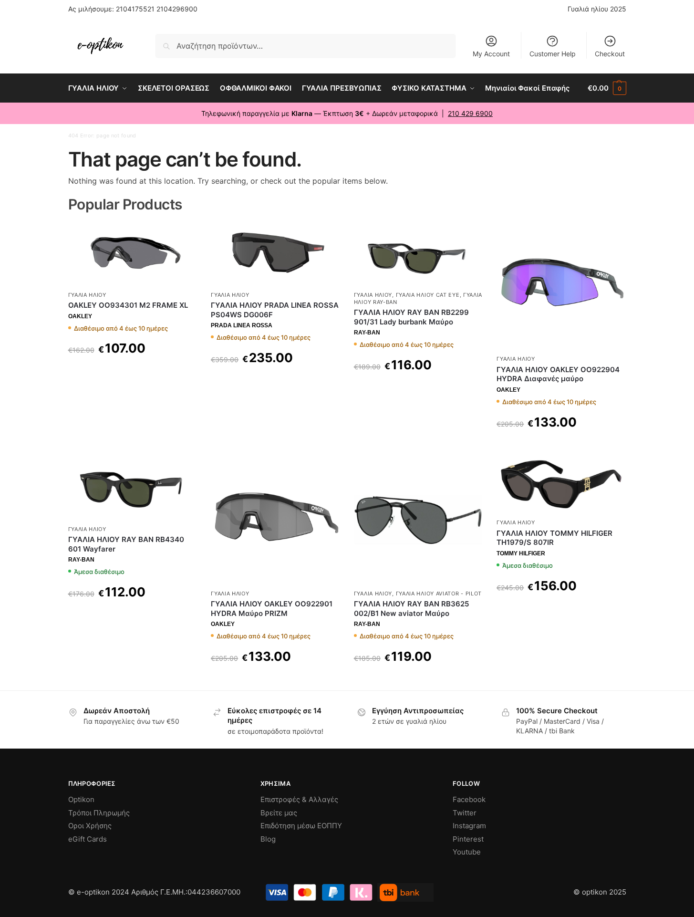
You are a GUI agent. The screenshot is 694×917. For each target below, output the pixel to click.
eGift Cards (87, 839)
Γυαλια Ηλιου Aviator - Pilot (439, 593)
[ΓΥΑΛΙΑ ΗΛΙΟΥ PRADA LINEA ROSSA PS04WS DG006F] (275, 253)
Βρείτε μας (278, 812)
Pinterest (468, 839)
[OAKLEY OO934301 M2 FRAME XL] (132, 253)
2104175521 (135, 9)
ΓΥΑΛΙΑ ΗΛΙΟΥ (87, 295)
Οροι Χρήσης (90, 825)
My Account (491, 54)
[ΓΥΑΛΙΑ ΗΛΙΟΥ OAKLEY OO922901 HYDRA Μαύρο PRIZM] (275, 520)
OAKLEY (80, 316)
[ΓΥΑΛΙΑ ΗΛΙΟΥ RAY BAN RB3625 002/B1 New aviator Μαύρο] (418, 520)
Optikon (81, 799)
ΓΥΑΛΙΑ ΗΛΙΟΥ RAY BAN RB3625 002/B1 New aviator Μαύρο (411, 608)
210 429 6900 (470, 113)
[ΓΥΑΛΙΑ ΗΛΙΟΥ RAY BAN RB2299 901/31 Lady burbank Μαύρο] (418, 253)
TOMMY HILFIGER (521, 553)
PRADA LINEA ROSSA (241, 325)
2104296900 (176, 9)
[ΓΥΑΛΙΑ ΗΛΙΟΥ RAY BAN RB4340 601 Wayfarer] (132, 488)
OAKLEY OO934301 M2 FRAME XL (128, 305)
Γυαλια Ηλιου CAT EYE (428, 295)
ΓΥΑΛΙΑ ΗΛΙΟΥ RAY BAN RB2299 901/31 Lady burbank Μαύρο (411, 317)
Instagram (469, 825)
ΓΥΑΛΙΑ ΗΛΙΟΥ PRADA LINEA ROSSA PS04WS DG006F (275, 310)
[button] (607, 88)
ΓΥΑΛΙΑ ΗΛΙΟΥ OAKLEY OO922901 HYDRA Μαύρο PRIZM (271, 608)
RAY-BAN (367, 332)
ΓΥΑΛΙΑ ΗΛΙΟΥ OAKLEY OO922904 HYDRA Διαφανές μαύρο (558, 374)
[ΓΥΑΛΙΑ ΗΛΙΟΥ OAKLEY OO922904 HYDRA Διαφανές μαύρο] (561, 285)
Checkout (610, 54)
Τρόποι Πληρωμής (99, 812)
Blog (268, 839)
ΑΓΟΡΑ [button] (132, 616)
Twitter (464, 812)
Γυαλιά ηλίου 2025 (597, 9)
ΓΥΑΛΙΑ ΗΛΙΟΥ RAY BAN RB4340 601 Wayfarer (126, 544)
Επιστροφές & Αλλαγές (299, 799)
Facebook (469, 799)
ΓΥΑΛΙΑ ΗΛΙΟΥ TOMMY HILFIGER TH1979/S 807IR (554, 538)
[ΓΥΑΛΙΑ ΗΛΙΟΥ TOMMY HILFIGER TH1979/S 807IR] (561, 484)
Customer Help (552, 54)
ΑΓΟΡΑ (132, 372)
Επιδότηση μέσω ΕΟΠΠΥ (301, 825)
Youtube (467, 851)
